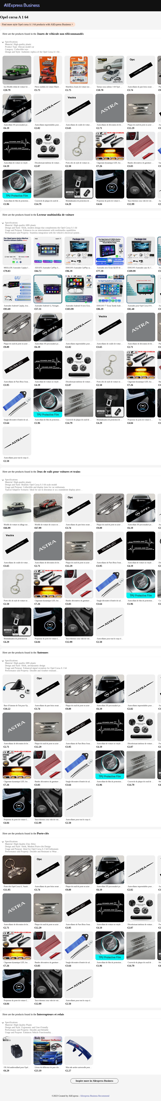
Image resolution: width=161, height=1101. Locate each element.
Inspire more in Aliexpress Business (94, 1080)
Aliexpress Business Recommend (94, 1096)
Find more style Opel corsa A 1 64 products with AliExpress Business (36, 24)
